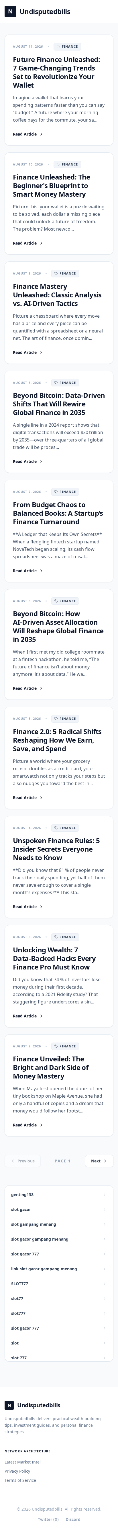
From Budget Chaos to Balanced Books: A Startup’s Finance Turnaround (58, 513)
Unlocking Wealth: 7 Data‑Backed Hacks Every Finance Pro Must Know (54, 958)
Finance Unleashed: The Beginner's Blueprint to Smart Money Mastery (51, 185)
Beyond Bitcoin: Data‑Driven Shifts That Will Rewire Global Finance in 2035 (59, 403)
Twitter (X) (48, 1519)
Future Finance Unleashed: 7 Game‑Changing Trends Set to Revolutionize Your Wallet (56, 72)
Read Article (25, 134)
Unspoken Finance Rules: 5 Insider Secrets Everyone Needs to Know (56, 849)
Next (96, 1161)
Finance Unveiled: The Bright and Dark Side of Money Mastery (50, 1067)
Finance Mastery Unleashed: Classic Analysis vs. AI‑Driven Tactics (57, 294)
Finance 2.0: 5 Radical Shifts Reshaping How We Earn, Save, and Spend (57, 740)
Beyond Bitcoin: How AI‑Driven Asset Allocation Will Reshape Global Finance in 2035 (58, 626)
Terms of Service (20, 1480)
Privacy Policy (17, 1471)
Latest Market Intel (23, 1462)
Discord (73, 1519)
